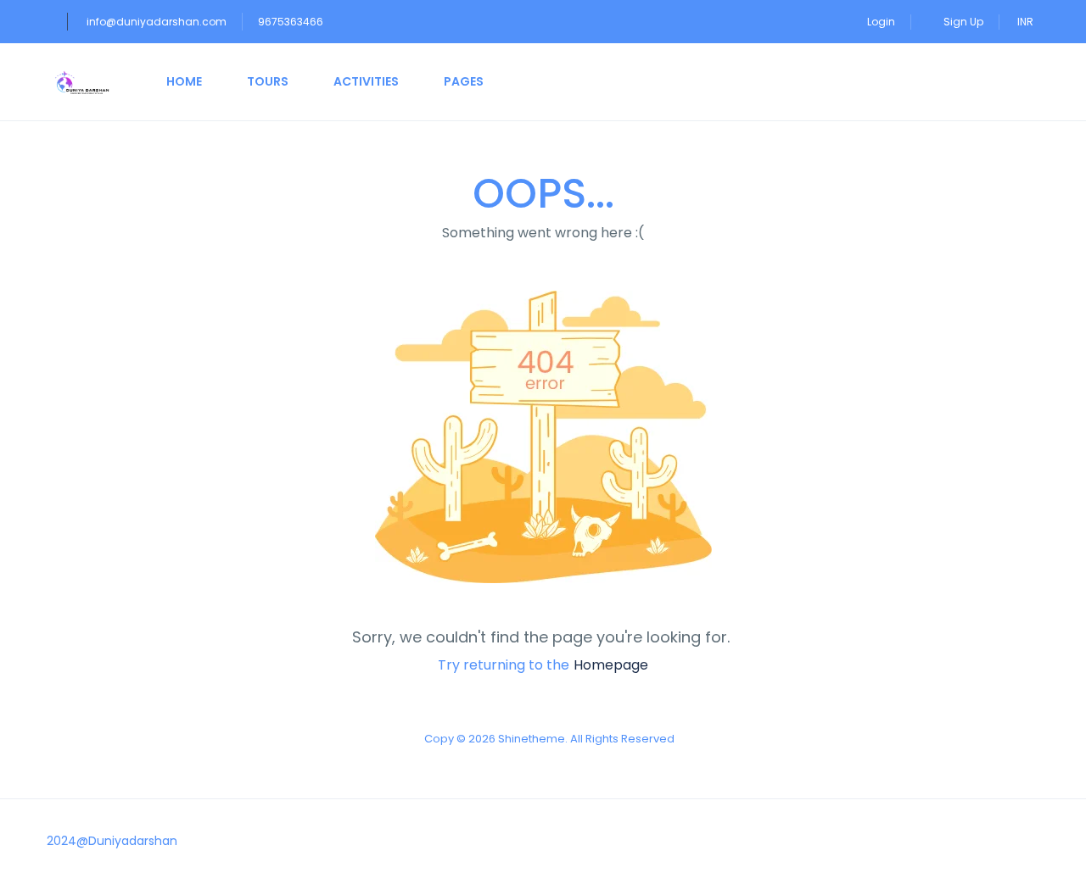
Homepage (611, 665)
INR (1026, 21)
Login (881, 21)
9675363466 (290, 21)
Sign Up (963, 21)
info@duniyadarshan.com (157, 21)
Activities (366, 81)
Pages (464, 81)
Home (184, 81)
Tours (267, 81)
